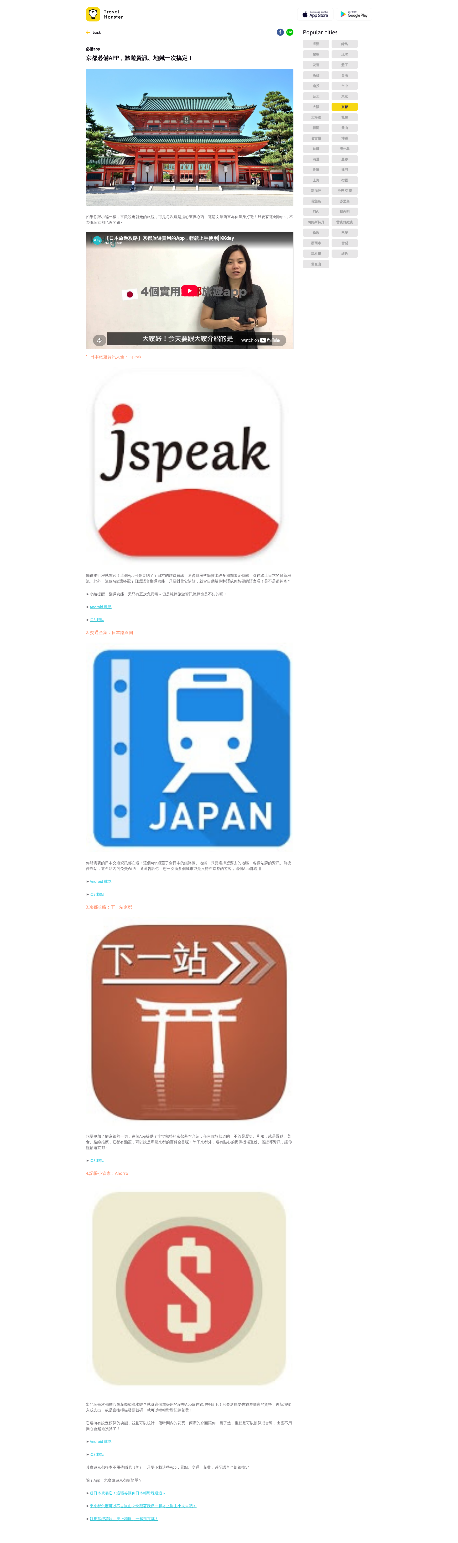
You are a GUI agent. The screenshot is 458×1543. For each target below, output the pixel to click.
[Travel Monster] (104, 14)
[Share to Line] (289, 34)
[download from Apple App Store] (315, 14)
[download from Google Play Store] (354, 14)
